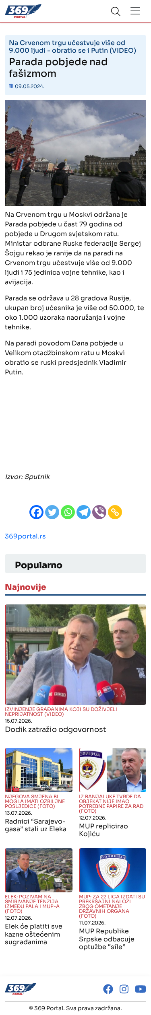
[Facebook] (36, 512)
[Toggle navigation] (135, 10)
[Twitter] (52, 512)
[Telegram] (84, 512)
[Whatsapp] (68, 512)
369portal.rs (25, 536)
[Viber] (99, 512)
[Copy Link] (115, 512)
